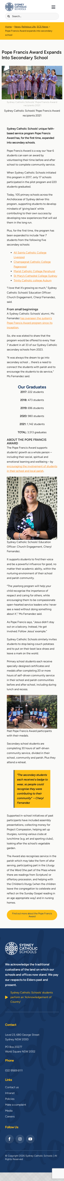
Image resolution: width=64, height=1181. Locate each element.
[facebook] (9, 1139)
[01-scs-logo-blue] (16, 3)
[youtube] (30, 1139)
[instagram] (20, 1139)
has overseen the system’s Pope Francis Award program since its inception (29, 323)
